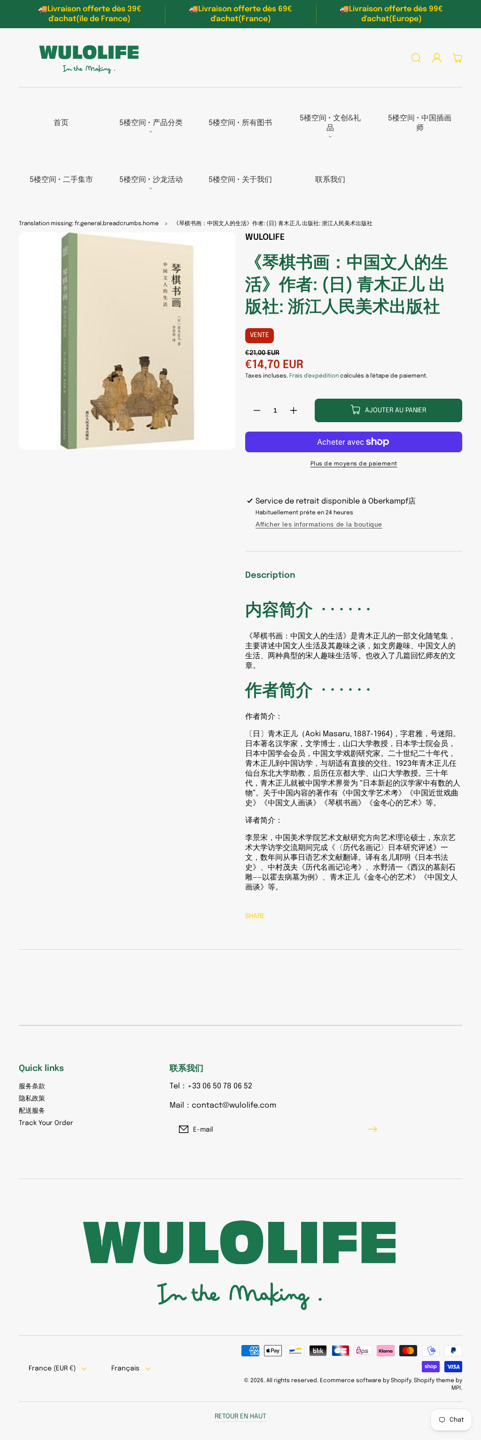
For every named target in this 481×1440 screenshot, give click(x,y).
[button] (416, 57)
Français (125, 1368)
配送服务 (32, 1111)
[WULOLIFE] (86, 57)
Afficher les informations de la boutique (319, 524)
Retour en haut (240, 1416)
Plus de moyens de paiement (353, 464)
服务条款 (32, 1086)
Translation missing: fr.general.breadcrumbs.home (89, 224)
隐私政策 (32, 1098)
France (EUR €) (52, 1368)
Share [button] (255, 916)
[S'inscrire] (375, 1129)
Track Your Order (46, 1123)
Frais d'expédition (314, 376)
